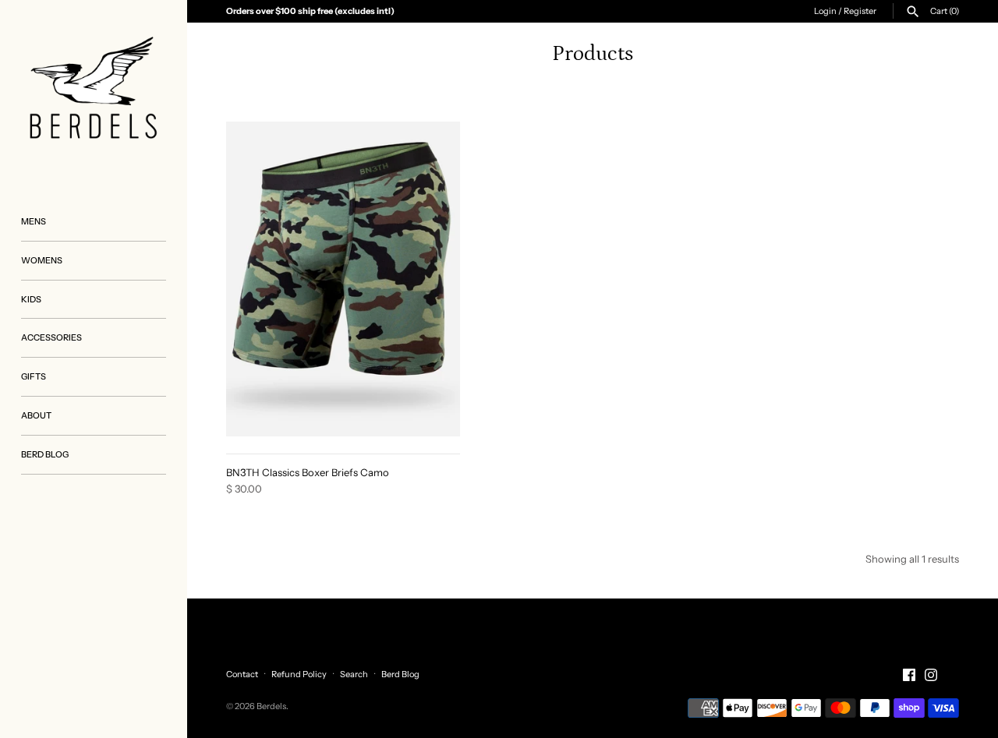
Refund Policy (299, 674)
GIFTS (33, 376)
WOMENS (41, 260)
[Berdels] (93, 93)
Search (354, 674)
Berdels (271, 706)
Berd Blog (400, 674)
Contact (242, 674)
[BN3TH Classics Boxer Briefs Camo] (343, 279)
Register (860, 10)
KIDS (31, 299)
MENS (33, 221)
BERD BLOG (45, 454)
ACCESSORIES (51, 337)
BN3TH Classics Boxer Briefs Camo (307, 472)
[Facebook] (909, 675)
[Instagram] (931, 675)
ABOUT (36, 415)
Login (825, 10)
